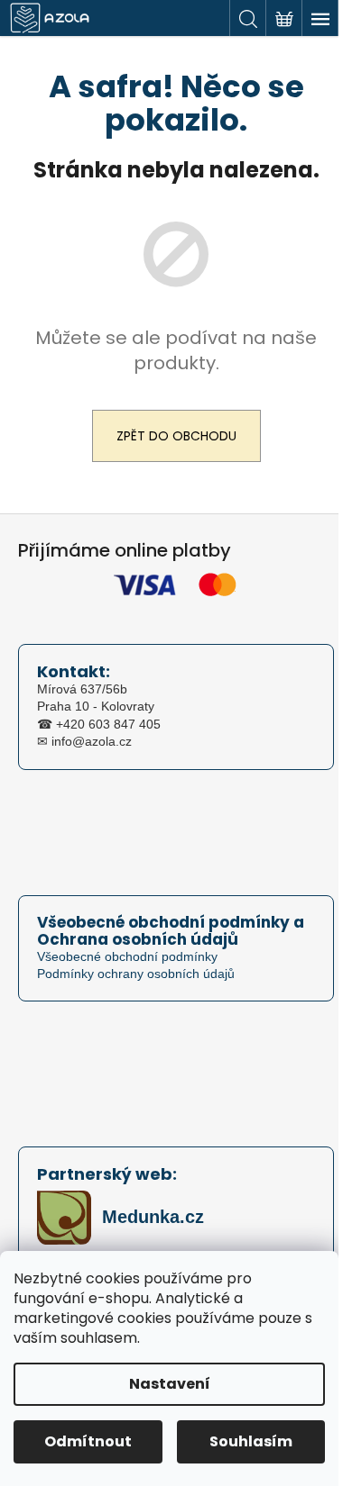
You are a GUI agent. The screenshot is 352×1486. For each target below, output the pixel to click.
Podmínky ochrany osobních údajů (136, 973)
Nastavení (169, 1383)
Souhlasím (250, 1441)
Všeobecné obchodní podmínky (127, 956)
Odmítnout (88, 1441)
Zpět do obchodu (176, 436)
